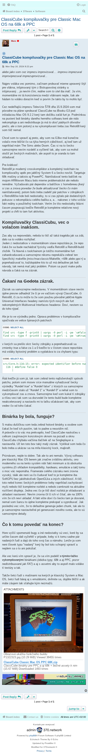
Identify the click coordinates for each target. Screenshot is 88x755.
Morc (13, 41)
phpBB (32, 735)
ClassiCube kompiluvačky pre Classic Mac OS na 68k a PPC (41, 22)
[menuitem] (11, 4)
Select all (17, 327)
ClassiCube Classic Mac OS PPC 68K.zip (30, 662)
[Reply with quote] (76, 44)
